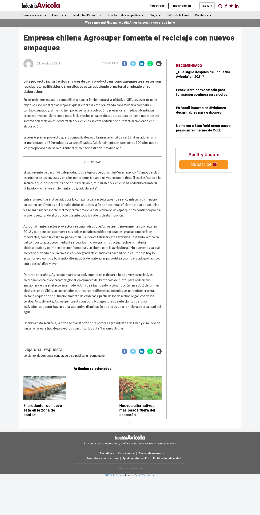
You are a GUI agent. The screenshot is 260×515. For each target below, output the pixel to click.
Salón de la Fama (178, 15)
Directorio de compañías (124, 15)
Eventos (58, 15)
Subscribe (201, 164)
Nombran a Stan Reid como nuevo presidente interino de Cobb (203, 128)
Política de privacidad (167, 458)
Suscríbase (107, 453)
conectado (61, 355)
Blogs (154, 15)
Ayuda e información (135, 458)
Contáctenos (126, 453)
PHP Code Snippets (115, 475)
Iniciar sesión (181, 6)
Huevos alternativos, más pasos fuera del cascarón (137, 410)
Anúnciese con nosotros (102, 458)
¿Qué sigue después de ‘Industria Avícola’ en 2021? (203, 74)
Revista (207, 6)
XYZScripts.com (147, 475)
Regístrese (157, 6)
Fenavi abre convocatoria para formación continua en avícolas (201, 92)
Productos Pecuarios (87, 15)
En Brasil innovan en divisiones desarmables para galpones (201, 110)
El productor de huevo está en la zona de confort (42, 410)
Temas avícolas (32, 15)
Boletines (202, 15)
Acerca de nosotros (151, 453)
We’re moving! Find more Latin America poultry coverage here (130, 22)
